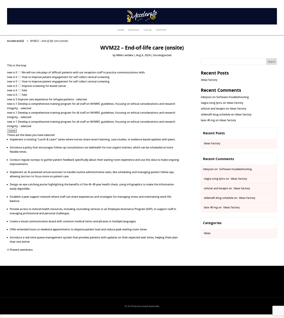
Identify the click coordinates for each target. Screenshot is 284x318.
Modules (134, 30)
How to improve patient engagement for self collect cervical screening (65, 77)
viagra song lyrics (211, 103)
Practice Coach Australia (145, 306)
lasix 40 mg (208, 120)
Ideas (207, 233)
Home (121, 30)
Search (271, 61)
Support (161, 30)
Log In (273, 2)
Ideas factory (209, 80)
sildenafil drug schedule (215, 114)
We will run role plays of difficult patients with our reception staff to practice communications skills (83, 72)
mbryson (206, 97)
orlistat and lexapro (213, 108)
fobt (24, 90)
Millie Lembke (124, 55)
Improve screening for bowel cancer (43, 86)
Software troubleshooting (232, 97)
